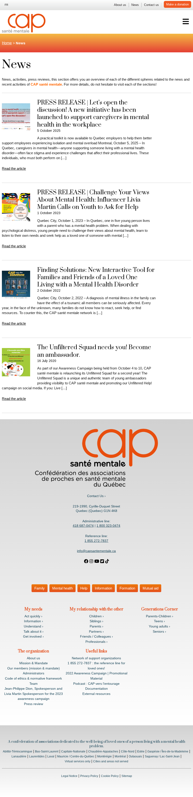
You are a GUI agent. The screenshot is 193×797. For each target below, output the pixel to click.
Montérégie (104, 756)
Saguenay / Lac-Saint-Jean (162, 756)
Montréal (120, 756)
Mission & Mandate (33, 663)
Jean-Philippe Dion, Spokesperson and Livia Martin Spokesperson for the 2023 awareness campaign (33, 694)
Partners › (96, 631)
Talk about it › (34, 631)
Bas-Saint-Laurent (46, 751)
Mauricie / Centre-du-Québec (75, 756)
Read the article (14, 168)
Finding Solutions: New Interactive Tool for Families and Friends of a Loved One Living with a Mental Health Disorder (96, 277)
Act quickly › (33, 616)
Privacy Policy (89, 776)
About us (120, 5)
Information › (33, 621)
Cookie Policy (110, 776)
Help (83, 588)
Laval (50, 756)
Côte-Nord (127, 751)
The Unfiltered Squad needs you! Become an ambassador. (94, 351)
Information (103, 588)
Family (39, 588)
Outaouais (135, 756)
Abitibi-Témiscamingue (17, 751)
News (135, 5)
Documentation (96, 688)
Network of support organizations (96, 658)
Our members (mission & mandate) (33, 668)
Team (33, 683)
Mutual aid (150, 588)
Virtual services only (77, 761)
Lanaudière (19, 756)
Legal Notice (69, 776)
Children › (96, 616)
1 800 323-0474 (108, 525)
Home (7, 43)
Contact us (151, 5)
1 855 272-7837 (96, 541)
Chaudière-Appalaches (103, 751)
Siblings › (96, 621)
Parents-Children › (159, 616)
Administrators (33, 673)
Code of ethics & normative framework (33, 678)
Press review (33, 704)
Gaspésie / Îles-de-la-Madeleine (167, 751)
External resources (96, 694)
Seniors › (159, 631)
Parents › (96, 626)
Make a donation (177, 4)
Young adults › (159, 626)
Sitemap (126, 776)
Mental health (62, 588)
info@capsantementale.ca (96, 551)
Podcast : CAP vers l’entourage (96, 683)
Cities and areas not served (110, 761)
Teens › (159, 621)
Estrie (141, 751)
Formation (127, 588)
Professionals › (96, 641)
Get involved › (33, 636)
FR (6, 4)
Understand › (33, 626)
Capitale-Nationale (73, 751)
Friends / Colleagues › (96, 636)
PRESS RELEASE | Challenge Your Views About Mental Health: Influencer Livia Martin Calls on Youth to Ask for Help (93, 200)
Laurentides (36, 756)
